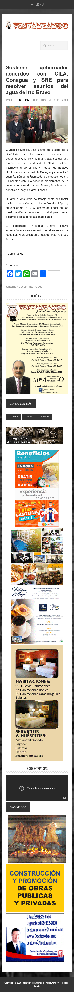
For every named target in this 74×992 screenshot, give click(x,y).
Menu (39, 4)
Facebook (13, 416)
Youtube (29, 416)
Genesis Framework (46, 982)
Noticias (35, 287)
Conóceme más (21, 403)
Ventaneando (37, 25)
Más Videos (18, 807)
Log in (37, 986)
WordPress (62, 982)
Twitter (45, 416)
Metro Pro (28, 982)
